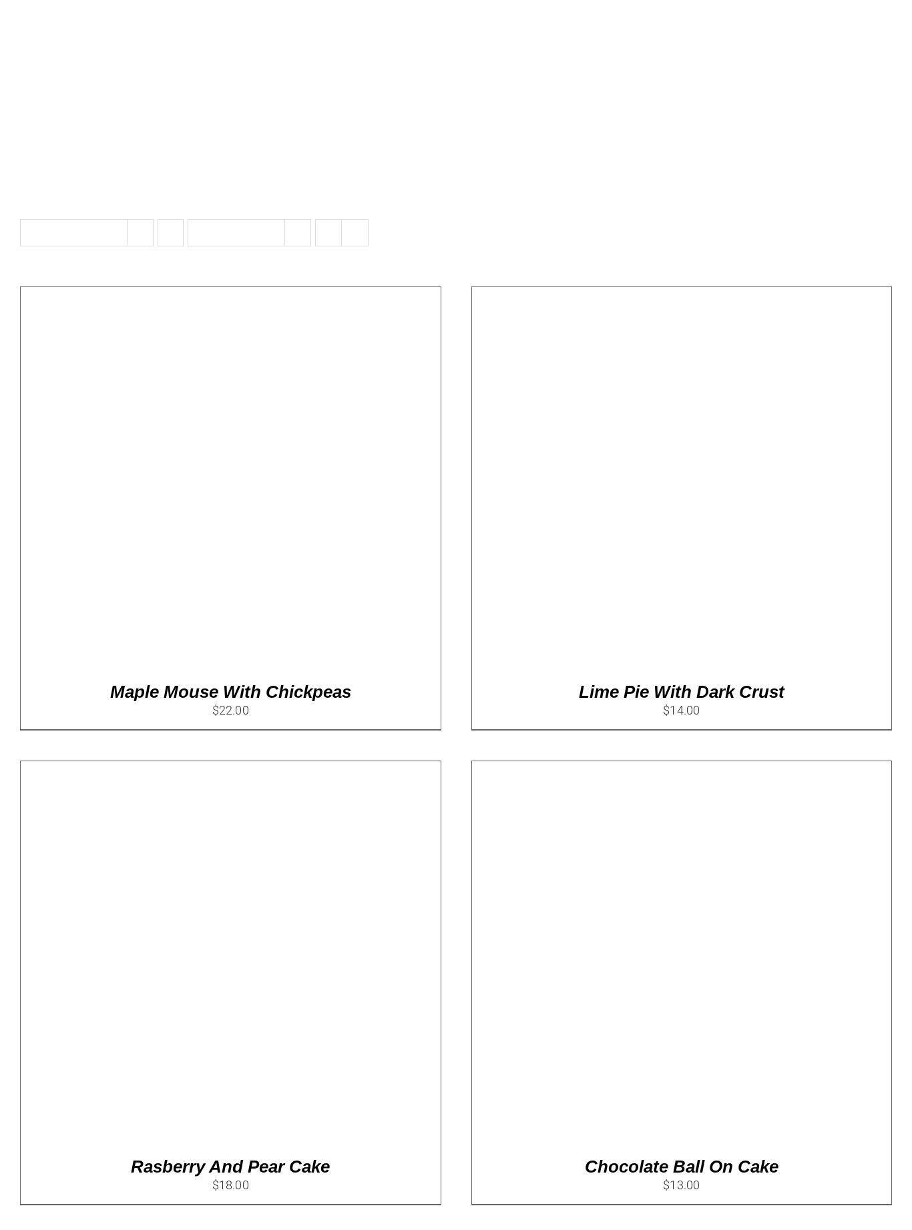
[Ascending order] (171, 232)
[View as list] (355, 233)
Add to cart (159, 480)
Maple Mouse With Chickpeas (230, 691)
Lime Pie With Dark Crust (681, 691)
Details (227, 480)
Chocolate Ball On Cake (681, 1166)
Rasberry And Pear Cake (230, 1166)
